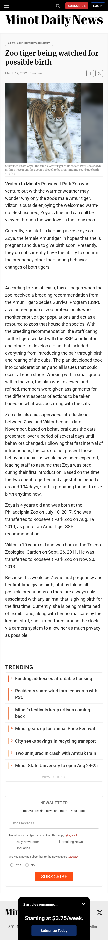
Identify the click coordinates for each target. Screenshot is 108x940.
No (33, 865)
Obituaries (23, 848)
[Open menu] (6, 5)
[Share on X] (99, 73)
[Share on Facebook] (90, 73)
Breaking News (72, 842)
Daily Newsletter (27, 842)
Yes (18, 865)
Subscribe (77, 6)
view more (52, 776)
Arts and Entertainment (29, 43)
